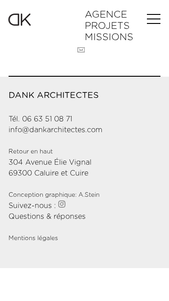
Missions (109, 37)
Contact (81, 50)
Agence (106, 14)
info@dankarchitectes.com (55, 130)
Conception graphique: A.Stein (54, 195)
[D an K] (47, 20)
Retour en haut (31, 151)
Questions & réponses (47, 216)
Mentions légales (33, 238)
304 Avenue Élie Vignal (50, 162)
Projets (107, 26)
